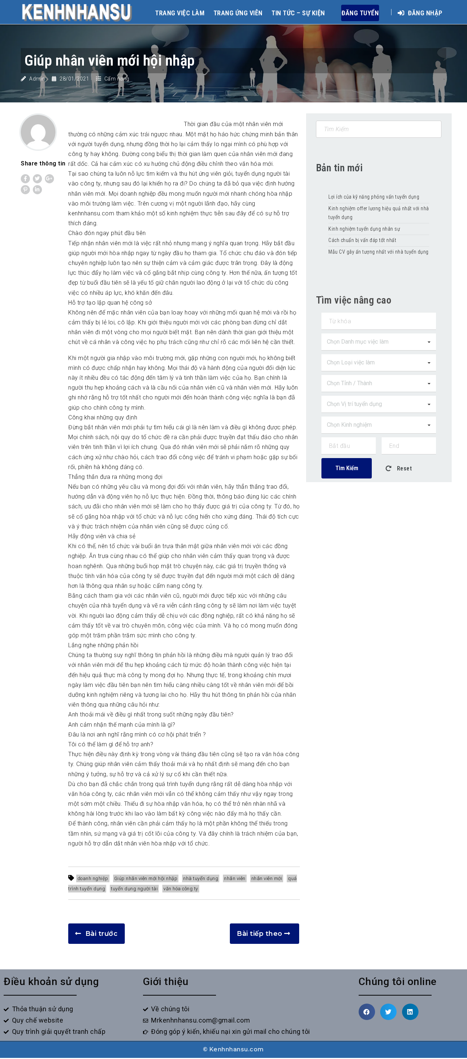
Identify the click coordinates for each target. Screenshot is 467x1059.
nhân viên (235, 878)
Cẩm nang (117, 79)
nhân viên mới (266, 878)
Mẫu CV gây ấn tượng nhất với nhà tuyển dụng (378, 252)
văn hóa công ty (180, 888)
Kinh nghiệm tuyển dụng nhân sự (364, 229)
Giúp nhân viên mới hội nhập (146, 878)
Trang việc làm (179, 13)
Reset (403, 468)
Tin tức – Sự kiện (298, 13)
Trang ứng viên (238, 13)
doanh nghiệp (92, 878)
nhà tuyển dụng (200, 878)
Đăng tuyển (360, 13)
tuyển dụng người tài (134, 888)
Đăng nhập (424, 13)
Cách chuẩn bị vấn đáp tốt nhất (362, 240)
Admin (37, 79)
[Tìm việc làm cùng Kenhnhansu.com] (77, 12)
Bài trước (101, 934)
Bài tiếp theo (259, 934)
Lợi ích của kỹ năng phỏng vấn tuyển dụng (373, 197)
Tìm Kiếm (346, 468)
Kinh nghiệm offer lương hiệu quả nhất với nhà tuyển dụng (378, 213)
